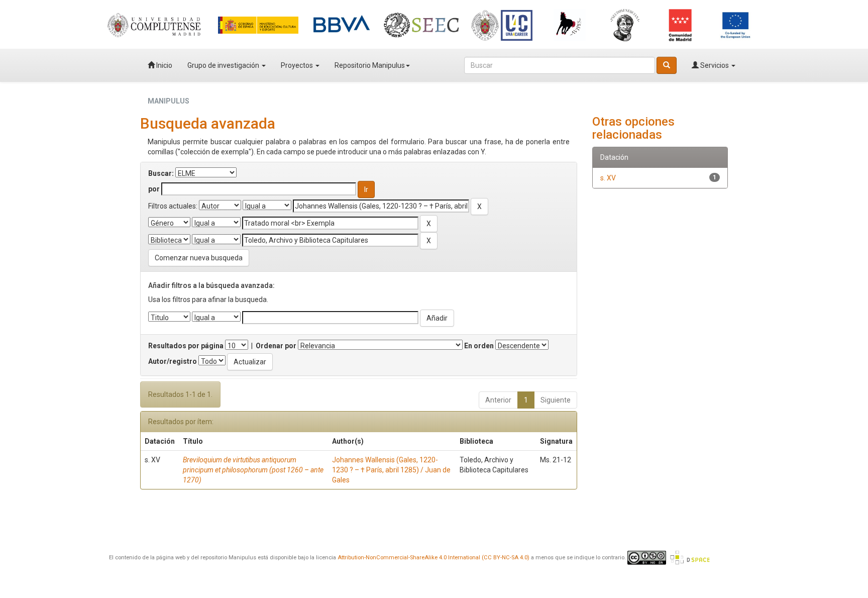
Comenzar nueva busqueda (199, 258)
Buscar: (161, 173)
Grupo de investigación (224, 65)
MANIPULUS (168, 101)
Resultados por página (186, 346)
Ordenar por (276, 346)
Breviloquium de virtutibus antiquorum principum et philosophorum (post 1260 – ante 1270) (253, 470)
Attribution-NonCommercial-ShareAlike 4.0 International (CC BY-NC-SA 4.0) (433, 557)
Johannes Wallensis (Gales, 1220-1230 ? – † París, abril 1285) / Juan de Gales (391, 470)
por (154, 189)
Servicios (714, 65)
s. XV (608, 178)
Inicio (163, 65)
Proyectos (297, 65)
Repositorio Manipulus (370, 65)
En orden (479, 346)
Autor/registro (172, 361)
